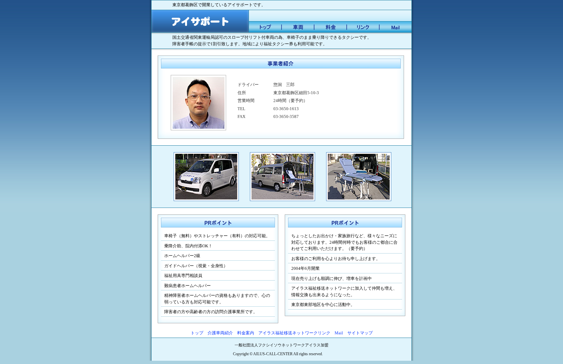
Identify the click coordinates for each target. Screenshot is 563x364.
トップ (197, 332)
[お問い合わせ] (395, 27)
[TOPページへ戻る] (200, 22)
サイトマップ (360, 332)
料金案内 (245, 332)
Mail (339, 332)
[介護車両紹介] (298, 27)
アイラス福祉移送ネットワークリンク (294, 332)
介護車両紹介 (220, 332)
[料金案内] (330, 27)
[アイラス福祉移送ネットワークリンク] (363, 27)
